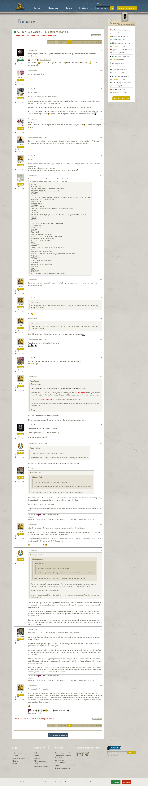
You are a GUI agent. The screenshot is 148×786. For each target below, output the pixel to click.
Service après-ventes (62, 768)
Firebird (20, 57)
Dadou (21, 531)
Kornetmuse (20, 475)
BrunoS (31, 381)
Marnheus (20, 450)
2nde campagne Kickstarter (46, 35)
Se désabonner (112, 755)
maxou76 (20, 163)
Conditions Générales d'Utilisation (63, 756)
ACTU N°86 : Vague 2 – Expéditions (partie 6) (42, 31)
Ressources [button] (53, 8)
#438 (101, 550)
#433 (101, 376)
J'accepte (116, 782)
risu (20, 182)
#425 (101, 137)
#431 (101, 339)
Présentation (17, 753)
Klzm (20, 383)
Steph (21, 144)
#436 (101, 468)
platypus (20, 77)
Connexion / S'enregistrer (127, 8)
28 (96, 42)
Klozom (31, 448)
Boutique (83, 8)
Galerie (15, 764)
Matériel (15, 761)
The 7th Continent (28, 35)
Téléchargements (40, 761)
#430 (101, 318)
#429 (101, 298)
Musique (37, 758)
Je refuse (126, 782)
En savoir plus (104, 782)
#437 (101, 524)
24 (78, 42)
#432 (101, 358)
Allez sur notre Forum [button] (121, 98)
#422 (101, 70)
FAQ (35, 753)
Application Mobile (41, 766)
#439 (101, 629)
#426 (101, 156)
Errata (36, 764)
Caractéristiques (18, 758)
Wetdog (20, 432)
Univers (15, 755)
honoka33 (20, 126)
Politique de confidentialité (60, 761)
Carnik (20, 96)
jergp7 (20, 305)
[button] (98, 4)
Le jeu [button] (37, 8)
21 (65, 42)
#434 (101, 425)
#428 (101, 279)
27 (92, 42)
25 (83, 42)
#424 (101, 119)
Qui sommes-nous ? (62, 753)
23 (74, 42)
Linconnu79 (20, 365)
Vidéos (36, 755)
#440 (101, 685)
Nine (20, 692)
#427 (101, 175)
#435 (101, 443)
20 (61, 42)
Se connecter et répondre (58, 735)
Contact (58, 765)
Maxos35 (20, 325)
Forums (69, 8)
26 (87, 42)
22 (70, 42)
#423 (101, 89)
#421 (101, 50)
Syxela (20, 286)
